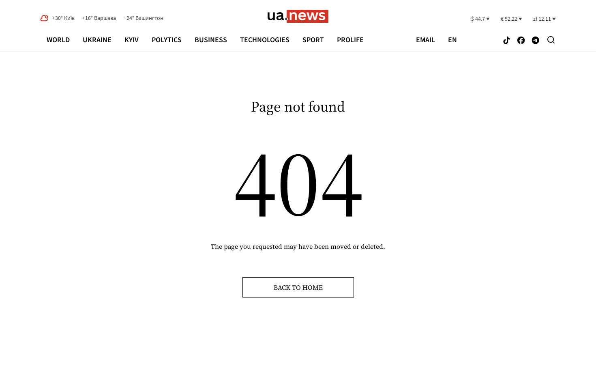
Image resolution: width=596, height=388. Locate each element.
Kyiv (131, 40)
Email (425, 40)
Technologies (264, 40)
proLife (350, 40)
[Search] (551, 40)
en (452, 40)
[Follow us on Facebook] (521, 41)
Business (211, 40)
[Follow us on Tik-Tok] (506, 41)
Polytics (167, 40)
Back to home (298, 287)
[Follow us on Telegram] (536, 41)
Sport (313, 40)
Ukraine (97, 40)
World (58, 40)
